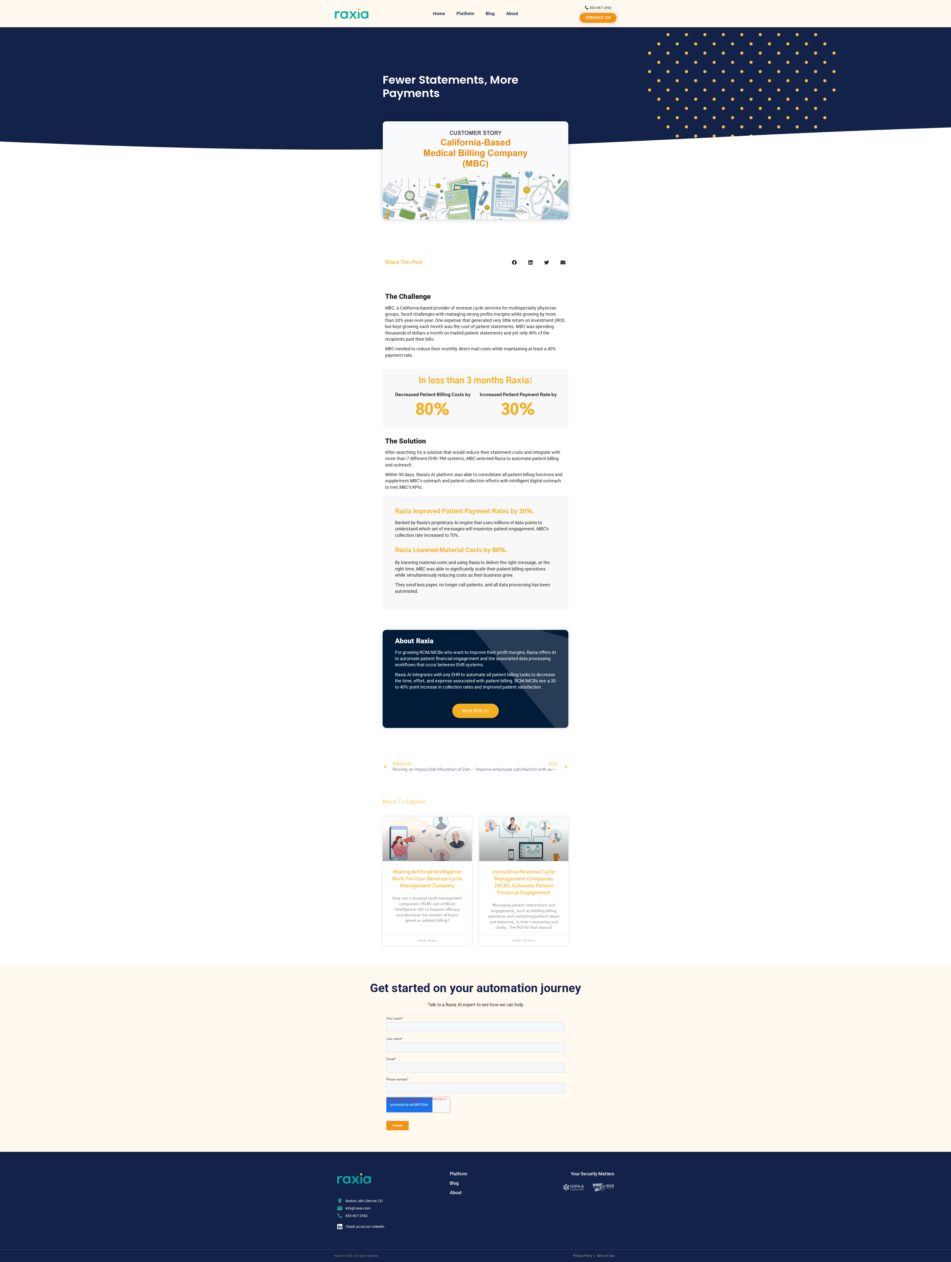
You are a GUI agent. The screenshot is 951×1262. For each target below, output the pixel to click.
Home (439, 13)
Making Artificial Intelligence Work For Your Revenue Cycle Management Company (427, 879)
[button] (514, 262)
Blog (490, 13)
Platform (465, 13)
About (512, 13)
